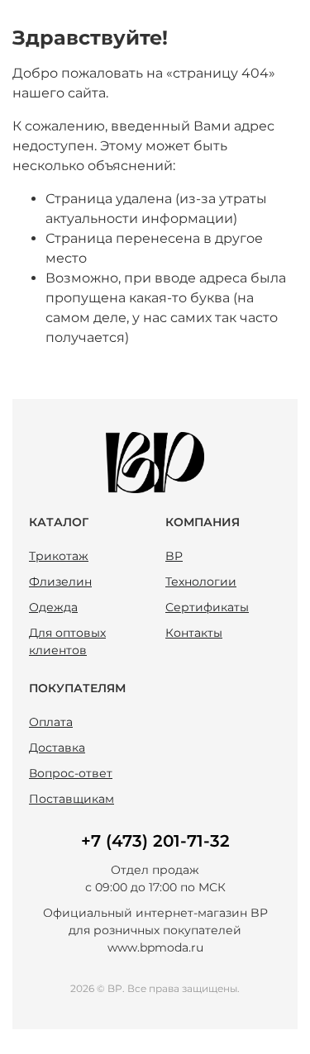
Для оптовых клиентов (67, 641)
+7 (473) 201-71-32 (155, 841)
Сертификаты (207, 607)
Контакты (193, 632)
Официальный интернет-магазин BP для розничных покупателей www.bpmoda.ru (155, 930)
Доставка (57, 747)
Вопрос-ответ (70, 773)
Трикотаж (58, 555)
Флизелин (60, 581)
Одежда (53, 607)
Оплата (51, 722)
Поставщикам (71, 798)
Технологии (200, 581)
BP (174, 555)
